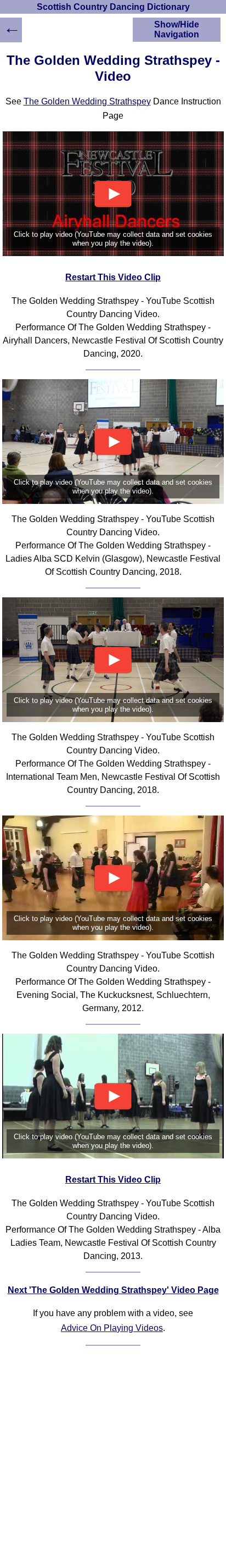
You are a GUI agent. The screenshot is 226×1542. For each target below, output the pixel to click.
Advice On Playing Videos (112, 1328)
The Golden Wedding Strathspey (87, 101)
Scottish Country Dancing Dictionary (113, 7)
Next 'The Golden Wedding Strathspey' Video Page (113, 1290)
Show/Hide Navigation (176, 29)
